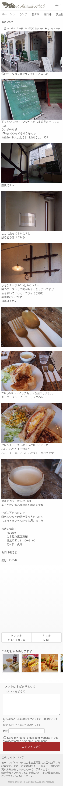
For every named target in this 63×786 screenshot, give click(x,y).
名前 (5, 731)
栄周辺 (31, 28)
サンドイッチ (54, 28)
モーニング (8, 14)
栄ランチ (39, 28)
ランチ (23, 14)
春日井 (47, 14)
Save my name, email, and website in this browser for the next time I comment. (30, 739)
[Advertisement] (31, 597)
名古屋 (35, 14)
